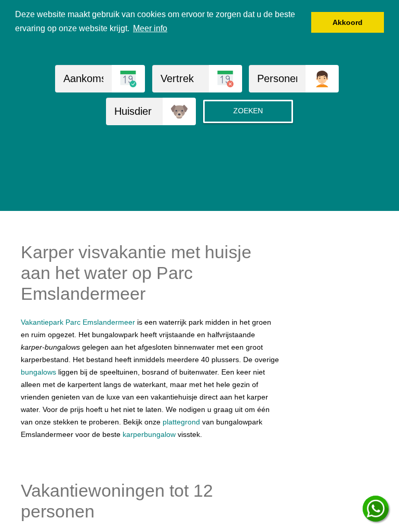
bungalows (38, 372)
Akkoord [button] (347, 22)
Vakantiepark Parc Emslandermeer (78, 322)
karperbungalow (149, 434)
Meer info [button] (150, 28)
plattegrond (181, 422)
